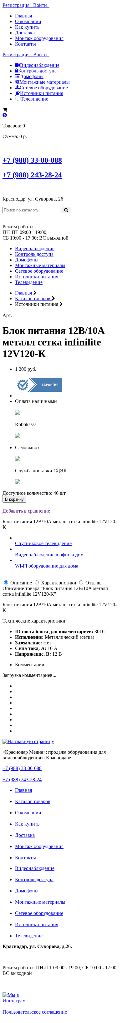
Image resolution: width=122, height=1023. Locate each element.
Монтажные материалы (44, 82)
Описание (21, 582)
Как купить (27, 27)
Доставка (25, 32)
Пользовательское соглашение (35, 1012)
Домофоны (31, 76)
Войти (41, 5)
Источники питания (41, 93)
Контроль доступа (37, 70)
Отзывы (94, 582)
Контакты (25, 44)
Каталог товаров (32, 801)
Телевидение (34, 99)
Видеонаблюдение (39, 65)
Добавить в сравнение (26, 511)
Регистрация (18, 5)
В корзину (14, 499)
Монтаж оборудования (39, 38)
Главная (23, 15)
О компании (28, 21)
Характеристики (58, 582)
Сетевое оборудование (44, 87)
